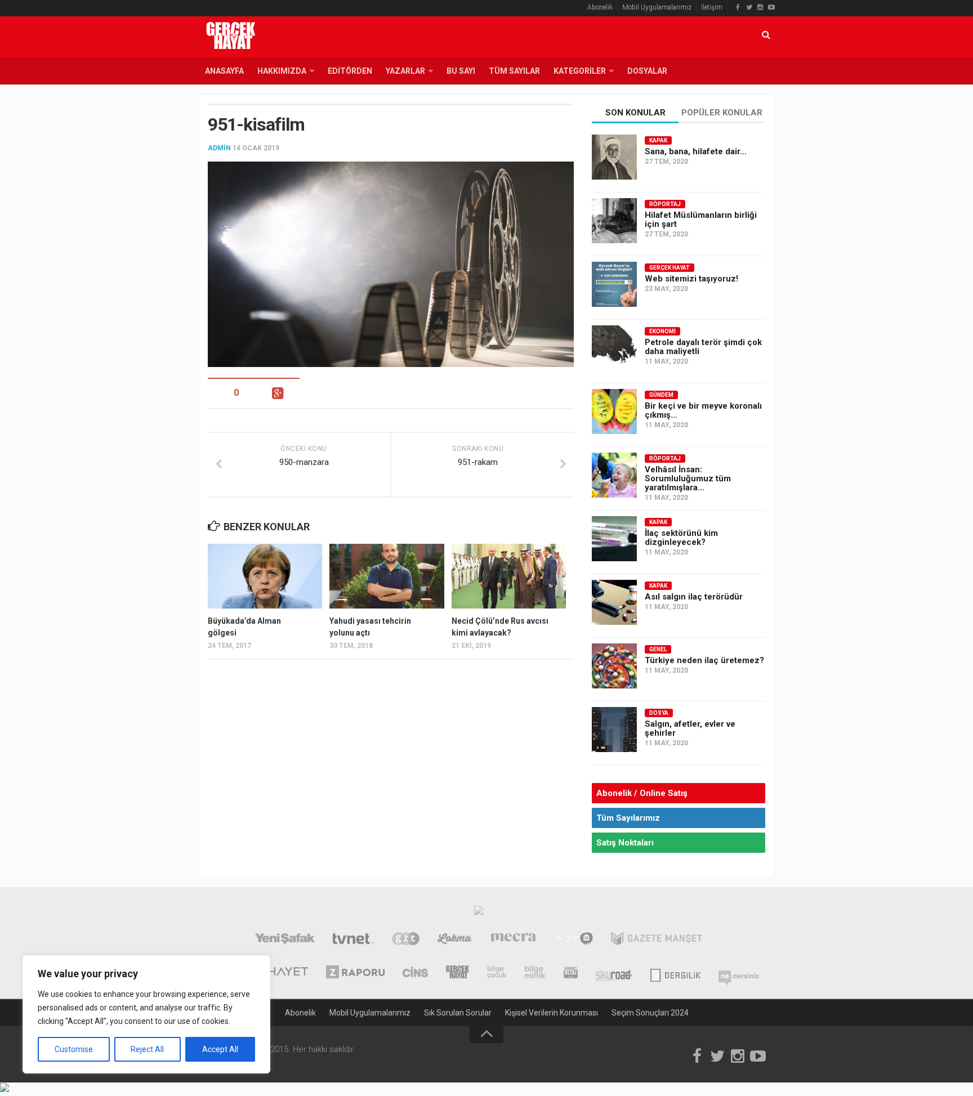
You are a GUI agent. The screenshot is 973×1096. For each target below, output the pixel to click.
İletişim (711, 7)
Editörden (350, 70)
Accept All (220, 1049)
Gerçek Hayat (669, 268)
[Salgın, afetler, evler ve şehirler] (614, 729)
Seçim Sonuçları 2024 (650, 1012)
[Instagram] (760, 7)
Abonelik (600, 7)
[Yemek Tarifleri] (455, 940)
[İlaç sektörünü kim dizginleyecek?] (614, 538)
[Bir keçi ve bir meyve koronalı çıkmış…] (614, 411)
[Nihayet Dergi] (280, 973)
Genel (658, 649)
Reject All (147, 1049)
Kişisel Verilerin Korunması (551, 1012)
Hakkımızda (281, 70)
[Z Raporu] (355, 973)
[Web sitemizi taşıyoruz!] (614, 284)
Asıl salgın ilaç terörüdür (694, 597)
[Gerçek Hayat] (457, 973)
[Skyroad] (614, 973)
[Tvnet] (353, 940)
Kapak (658, 140)
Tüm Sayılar (514, 70)
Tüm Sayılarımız (628, 818)
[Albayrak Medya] (478, 913)
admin (219, 148)
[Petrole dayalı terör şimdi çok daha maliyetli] (614, 347)
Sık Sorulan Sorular (458, 1012)
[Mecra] (513, 940)
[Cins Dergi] (415, 973)
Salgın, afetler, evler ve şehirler (690, 728)
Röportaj (665, 204)
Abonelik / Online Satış (642, 793)
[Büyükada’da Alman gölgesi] (265, 576)
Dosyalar (647, 70)
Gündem (661, 395)
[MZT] (573, 940)
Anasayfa (224, 70)
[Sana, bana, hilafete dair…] (614, 157)
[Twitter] (749, 7)
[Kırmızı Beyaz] (571, 973)
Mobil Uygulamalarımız (656, 7)
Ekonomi (662, 331)
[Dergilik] (675, 973)
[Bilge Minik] (535, 973)
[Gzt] (405, 940)
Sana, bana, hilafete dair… (696, 151)
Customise (74, 1049)
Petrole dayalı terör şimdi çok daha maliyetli (703, 346)
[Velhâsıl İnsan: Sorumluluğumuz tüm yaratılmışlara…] (614, 475)
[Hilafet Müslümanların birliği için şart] (614, 220)
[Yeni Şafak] (284, 940)
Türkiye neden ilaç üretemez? (704, 660)
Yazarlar (405, 70)
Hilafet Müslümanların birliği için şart (701, 219)
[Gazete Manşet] (656, 940)
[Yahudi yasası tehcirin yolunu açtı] (386, 576)
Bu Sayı (461, 70)
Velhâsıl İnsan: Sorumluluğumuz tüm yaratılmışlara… (688, 478)
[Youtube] (771, 7)
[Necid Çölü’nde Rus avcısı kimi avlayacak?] (509, 576)
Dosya (658, 713)
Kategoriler (580, 70)
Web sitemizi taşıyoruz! (691, 279)
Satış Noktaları (625, 843)
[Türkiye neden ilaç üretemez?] (614, 665)
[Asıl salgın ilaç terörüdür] (614, 602)
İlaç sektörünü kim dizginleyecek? (681, 537)
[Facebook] (737, 7)
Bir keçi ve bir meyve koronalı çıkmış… (703, 410)
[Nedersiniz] (738, 973)
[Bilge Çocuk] (497, 973)
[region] (146, 1014)
